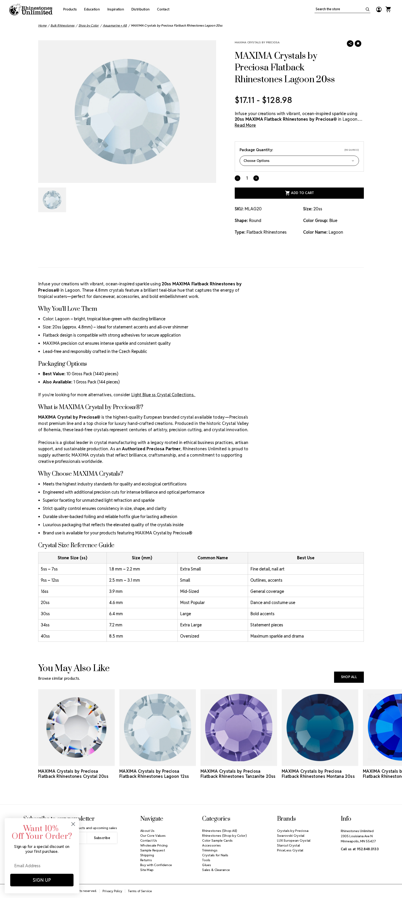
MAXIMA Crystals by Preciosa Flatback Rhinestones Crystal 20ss (73, 773)
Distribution (140, 9)
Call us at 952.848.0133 (360, 849)
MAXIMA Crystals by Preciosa (257, 42)
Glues (206, 865)
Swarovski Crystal (291, 835)
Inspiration (115, 9)
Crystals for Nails (215, 855)
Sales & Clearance (216, 870)
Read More (245, 125)
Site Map (147, 870)
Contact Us (148, 840)
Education (92, 9)
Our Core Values (153, 835)
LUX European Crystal (294, 840)
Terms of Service (140, 891)
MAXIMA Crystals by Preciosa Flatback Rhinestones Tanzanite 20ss (238, 773)
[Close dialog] (73, 824)
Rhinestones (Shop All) (219, 831)
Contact (163, 9)
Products (70, 9)
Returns (146, 860)
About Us (147, 831)
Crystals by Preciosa (293, 831)
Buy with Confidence (156, 865)
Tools (206, 860)
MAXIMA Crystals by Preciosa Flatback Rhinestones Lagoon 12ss (154, 773)
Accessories (211, 845)
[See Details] (76, 762)
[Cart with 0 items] (388, 9)
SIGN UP (42, 880)
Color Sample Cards (217, 840)
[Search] (367, 9)
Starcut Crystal (288, 845)
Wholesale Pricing (154, 845)
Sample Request (152, 850)
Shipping (147, 855)
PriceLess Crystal (290, 850)
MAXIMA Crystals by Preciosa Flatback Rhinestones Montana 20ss (318, 773)
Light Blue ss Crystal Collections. (163, 394)
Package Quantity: (299, 149)
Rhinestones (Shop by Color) (224, 835)
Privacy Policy (112, 891)
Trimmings (210, 850)
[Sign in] (378, 9)
